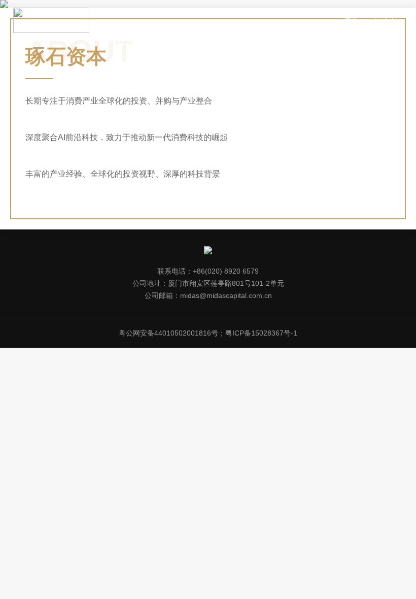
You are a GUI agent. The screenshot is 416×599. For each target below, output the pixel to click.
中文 (351, 20)
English (384, 20)
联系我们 (343, 43)
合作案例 (207, 43)
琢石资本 (162, 43)
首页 (125, 43)
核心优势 (298, 43)
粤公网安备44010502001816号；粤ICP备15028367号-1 (208, 333)
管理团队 (252, 43)
